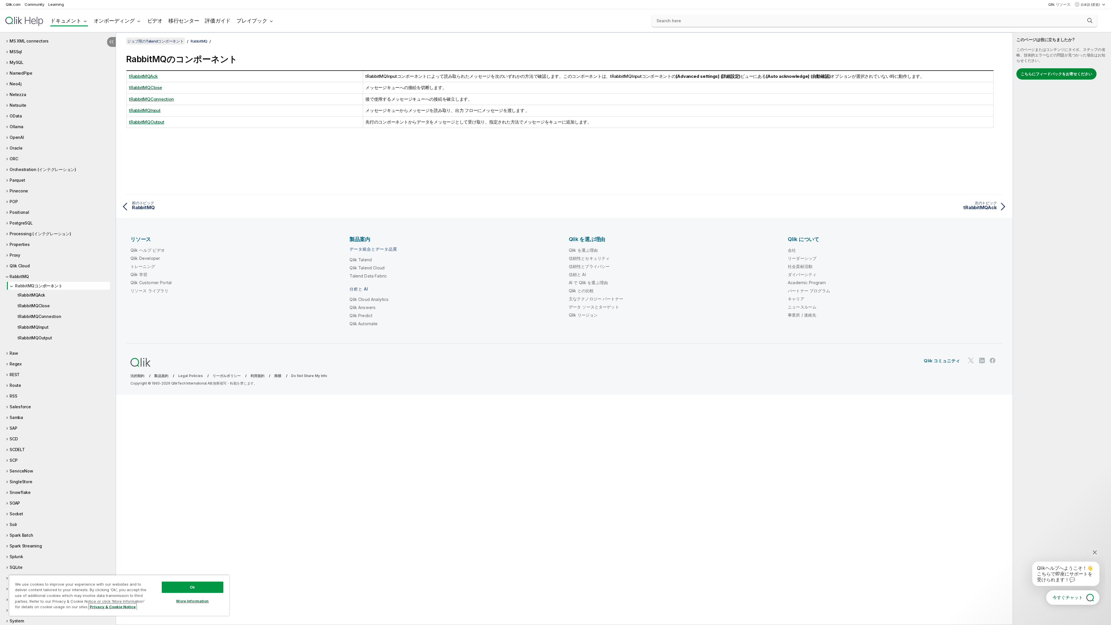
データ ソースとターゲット (594, 306)
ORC (14, 158)
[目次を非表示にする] (111, 42)
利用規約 (258, 376)
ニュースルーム (802, 306)
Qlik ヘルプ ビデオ (147, 250)
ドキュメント (65, 21)
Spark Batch (21, 535)
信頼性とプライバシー (589, 266)
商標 (277, 376)
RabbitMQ (19, 276)
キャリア (796, 298)
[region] (119, 595)
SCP (13, 460)
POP (14, 201)
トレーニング (142, 266)
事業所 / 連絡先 (802, 314)
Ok (192, 587)
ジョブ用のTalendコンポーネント (155, 41)
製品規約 (161, 376)
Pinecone (19, 190)
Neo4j (16, 83)
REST (15, 374)
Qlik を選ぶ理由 (583, 250)
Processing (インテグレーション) (40, 233)
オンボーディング (114, 21)
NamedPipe (21, 73)
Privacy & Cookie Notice (113, 606)
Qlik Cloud (20, 265)
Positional (19, 212)
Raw (14, 353)
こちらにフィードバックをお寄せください (1056, 73)
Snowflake (20, 492)
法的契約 (137, 376)
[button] (1090, 20)
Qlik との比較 (581, 290)
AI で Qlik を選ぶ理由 (588, 282)
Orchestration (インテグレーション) (43, 169)
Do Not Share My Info (309, 376)
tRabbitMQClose (34, 305)
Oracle (16, 148)
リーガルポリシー (227, 376)
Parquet (17, 180)
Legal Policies (190, 376)
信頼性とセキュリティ (589, 258)
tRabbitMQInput (33, 327)
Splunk (16, 556)
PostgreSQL (21, 222)
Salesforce (20, 406)
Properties (20, 244)
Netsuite (18, 105)
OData (16, 115)
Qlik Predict (361, 315)
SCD (14, 438)
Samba (16, 417)
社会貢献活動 (800, 266)
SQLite (16, 567)
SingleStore (21, 481)
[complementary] (1062, 328)
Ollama (16, 126)
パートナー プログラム (809, 290)
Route (15, 385)
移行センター (183, 21)
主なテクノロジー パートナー (596, 298)
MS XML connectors (29, 40)
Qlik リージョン (583, 314)
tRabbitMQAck (31, 295)
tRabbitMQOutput (35, 337)
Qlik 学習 (138, 274)
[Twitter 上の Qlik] (971, 360)
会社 (792, 250)
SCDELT (17, 449)
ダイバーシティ (802, 274)
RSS (13, 396)
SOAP (15, 503)
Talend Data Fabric (368, 275)
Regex (16, 363)
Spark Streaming (26, 545)
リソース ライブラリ (149, 290)
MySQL (16, 62)
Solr (13, 524)
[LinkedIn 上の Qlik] (982, 360)
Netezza (18, 94)
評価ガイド (218, 21)
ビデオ (155, 21)
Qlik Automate (364, 323)
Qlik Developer (145, 258)
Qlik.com (13, 4)
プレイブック (251, 21)
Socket (16, 513)
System (17, 620)
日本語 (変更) (1091, 5)
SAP (13, 428)
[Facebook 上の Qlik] (992, 360)
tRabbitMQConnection (39, 316)
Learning (56, 4)
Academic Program (807, 282)
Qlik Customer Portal (151, 282)
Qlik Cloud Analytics (369, 299)
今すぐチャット (1068, 597)
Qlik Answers (363, 307)
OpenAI (17, 137)
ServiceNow (21, 470)
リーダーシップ (802, 258)
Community (35, 4)
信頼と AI (577, 274)
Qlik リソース (1059, 4)
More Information (192, 601)
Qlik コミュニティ (942, 360)
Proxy (15, 255)
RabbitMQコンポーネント (38, 285)
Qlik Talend (361, 259)
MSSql (16, 51)
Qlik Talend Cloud (367, 267)
